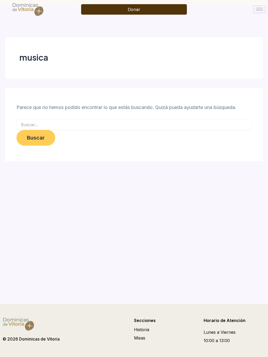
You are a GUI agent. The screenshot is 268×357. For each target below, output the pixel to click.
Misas (139, 338)
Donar (134, 9)
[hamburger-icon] (259, 9)
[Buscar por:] (134, 125)
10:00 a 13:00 (217, 340)
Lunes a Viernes (220, 332)
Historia (141, 329)
